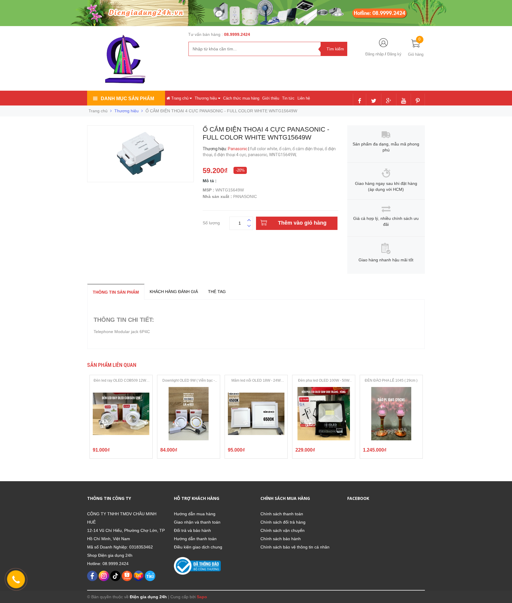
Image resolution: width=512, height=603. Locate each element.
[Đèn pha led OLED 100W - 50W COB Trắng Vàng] (323, 413)
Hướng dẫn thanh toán (195, 538)
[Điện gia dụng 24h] (126, 59)
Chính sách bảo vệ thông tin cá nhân (294, 547)
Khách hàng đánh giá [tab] (174, 291)
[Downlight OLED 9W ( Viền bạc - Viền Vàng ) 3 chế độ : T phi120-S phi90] (188, 413)
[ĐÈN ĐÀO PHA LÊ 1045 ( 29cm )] (391, 413)
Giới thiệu (270, 98)
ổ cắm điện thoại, (308, 148)
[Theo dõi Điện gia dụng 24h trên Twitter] (373, 101)
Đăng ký (394, 54)
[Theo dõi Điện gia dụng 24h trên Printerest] (418, 101)
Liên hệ (303, 98)
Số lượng (211, 222)
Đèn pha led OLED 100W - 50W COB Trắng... (323, 380)
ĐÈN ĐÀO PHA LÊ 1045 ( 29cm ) (391, 380)
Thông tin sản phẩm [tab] (116, 292)
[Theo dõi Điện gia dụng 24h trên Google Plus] (388, 101)
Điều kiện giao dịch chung (198, 547)
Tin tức (288, 98)
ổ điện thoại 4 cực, (231, 154)
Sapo (202, 596)
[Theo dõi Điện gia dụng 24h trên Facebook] (359, 101)
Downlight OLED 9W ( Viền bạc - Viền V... (188, 380)
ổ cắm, (285, 148)
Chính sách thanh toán (281, 513)
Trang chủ (180, 98)
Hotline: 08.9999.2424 (108, 563)
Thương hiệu (206, 98)
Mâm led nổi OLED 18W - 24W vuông (256, 380)
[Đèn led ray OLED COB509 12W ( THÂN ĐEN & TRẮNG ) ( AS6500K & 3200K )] (121, 413)
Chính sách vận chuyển (282, 530)
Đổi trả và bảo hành (192, 530)
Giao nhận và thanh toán (197, 522)
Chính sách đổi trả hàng (282, 522)
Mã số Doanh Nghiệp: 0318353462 (120, 547)
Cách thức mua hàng (241, 98)
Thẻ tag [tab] (217, 291)
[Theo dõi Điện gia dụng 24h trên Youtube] (403, 101)
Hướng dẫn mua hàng (194, 513)
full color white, (264, 148)
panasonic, (258, 154)
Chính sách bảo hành (280, 538)
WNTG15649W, (283, 154)
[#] (256, 12)
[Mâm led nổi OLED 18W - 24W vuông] (256, 413)
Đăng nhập (374, 54)
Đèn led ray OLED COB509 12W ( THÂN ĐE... (121, 380)
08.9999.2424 (237, 34)
